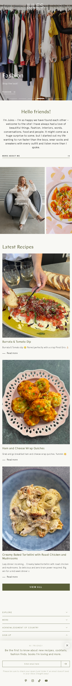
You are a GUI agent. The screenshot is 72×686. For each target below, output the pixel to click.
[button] (60, 6)
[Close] (67, 645)
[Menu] (4, 6)
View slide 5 (49, 97)
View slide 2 (22, 97)
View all (36, 587)
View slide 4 (40, 97)
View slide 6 (58, 97)
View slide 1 (13, 97)
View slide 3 (31, 97)
